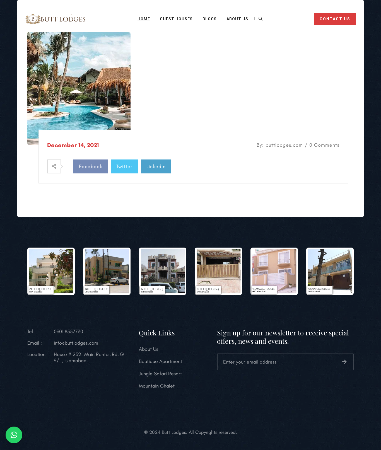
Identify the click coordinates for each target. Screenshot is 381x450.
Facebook (90, 166)
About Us (148, 349)
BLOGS (209, 19)
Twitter (124, 166)
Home (144, 19)
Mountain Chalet (157, 386)
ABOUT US (237, 19)
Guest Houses (176, 19)
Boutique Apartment (160, 361)
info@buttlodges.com (76, 343)
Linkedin (156, 166)
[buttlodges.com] (55, 18)
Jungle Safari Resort (160, 374)
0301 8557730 (68, 331)
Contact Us (335, 19)
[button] (14, 435)
